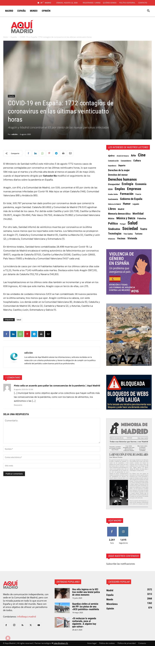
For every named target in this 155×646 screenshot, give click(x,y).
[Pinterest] (49, 153)
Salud (19, 319)
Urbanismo (111, 239)
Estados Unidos (113, 194)
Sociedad (130, 228)
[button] (148, 11)
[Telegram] (56, 153)
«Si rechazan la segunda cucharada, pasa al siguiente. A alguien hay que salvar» (84, 622)
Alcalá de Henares (123, 156)
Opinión (46, 10)
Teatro (143, 229)
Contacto (142, 3)
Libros (112, 208)
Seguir (123, 528)
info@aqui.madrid (26, 616)
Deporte (121, 165)
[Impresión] (63, 153)
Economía (140, 184)
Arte (133, 155)
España (21, 10)
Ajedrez (111, 155)
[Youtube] (39, 625)
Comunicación (113, 161)
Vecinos (121, 238)
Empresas (134, 188)
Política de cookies (107, 643)
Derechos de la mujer (119, 170)
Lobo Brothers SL (61, 643)
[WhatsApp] (42, 153)
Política (113, 223)
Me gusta (112, 528)
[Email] (70, 153)
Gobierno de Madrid (114, 204)
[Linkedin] (35, 153)
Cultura (137, 160)
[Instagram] (14, 625)
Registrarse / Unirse (92, 3)
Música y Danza (125, 218)
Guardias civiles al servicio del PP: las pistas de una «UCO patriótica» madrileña (85, 606)
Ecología (127, 183)
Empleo (120, 188)
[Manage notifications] (7, 638)
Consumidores (126, 161)
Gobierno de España (131, 198)
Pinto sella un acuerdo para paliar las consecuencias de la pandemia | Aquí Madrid (57, 385)
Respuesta (18, 405)
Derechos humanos (122, 179)
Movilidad (138, 213)
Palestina (141, 218)
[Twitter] (31, 625)
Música (111, 218)
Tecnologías (114, 233)
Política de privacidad (126, 643)
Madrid (9, 10)
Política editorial (127, 3)
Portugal (122, 224)
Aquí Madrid (114, 520)
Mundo (34, 10)
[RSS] (22, 625)
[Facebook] (28, 153)
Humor (126, 203)
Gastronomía (113, 199)
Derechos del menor (118, 175)
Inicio (5, 37)
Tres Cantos (128, 234)
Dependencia (112, 166)
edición (15, 134)
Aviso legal (91, 643)
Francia (138, 194)
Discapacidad (114, 184)
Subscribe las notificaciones (120, 563)
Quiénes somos (109, 3)
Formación (126, 193)
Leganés (136, 204)
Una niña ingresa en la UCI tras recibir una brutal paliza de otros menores (86, 592)
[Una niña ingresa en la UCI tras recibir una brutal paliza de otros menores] (62, 593)
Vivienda (132, 238)
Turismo (138, 233)
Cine (141, 155)
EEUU (110, 189)
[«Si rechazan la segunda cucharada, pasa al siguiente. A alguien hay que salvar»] (62, 622)
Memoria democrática (119, 213)
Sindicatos (114, 229)
